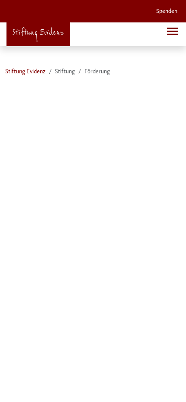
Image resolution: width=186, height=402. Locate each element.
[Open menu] (172, 31)
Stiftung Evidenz (25, 71)
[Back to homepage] (38, 34)
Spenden (166, 11)
